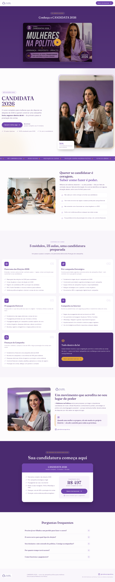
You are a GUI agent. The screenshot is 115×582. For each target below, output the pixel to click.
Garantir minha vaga (11, 125)
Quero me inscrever (103, 3)
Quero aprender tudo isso (71, 359)
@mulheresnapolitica (63, 429)
